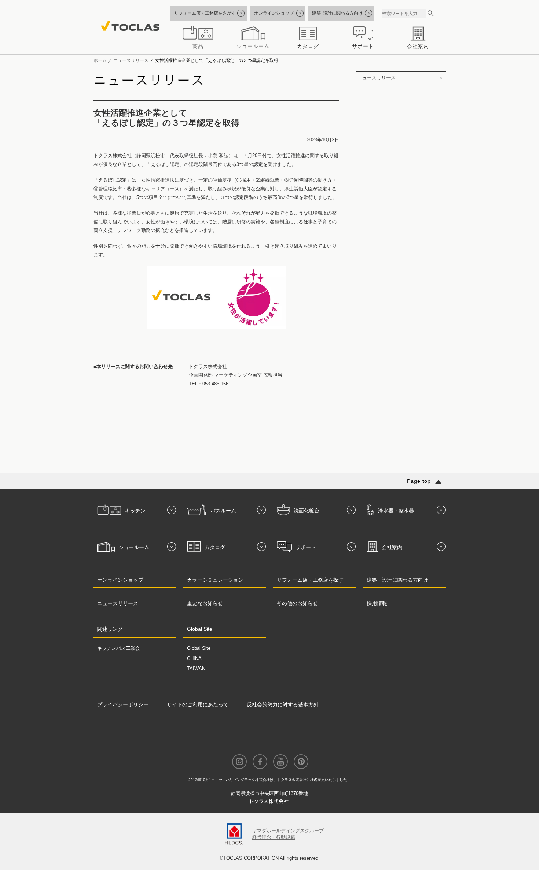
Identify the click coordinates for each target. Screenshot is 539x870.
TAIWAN (196, 668)
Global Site (198, 648)
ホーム (100, 60)
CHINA (194, 658)
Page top (419, 481)
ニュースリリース (130, 60)
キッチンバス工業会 (118, 648)
